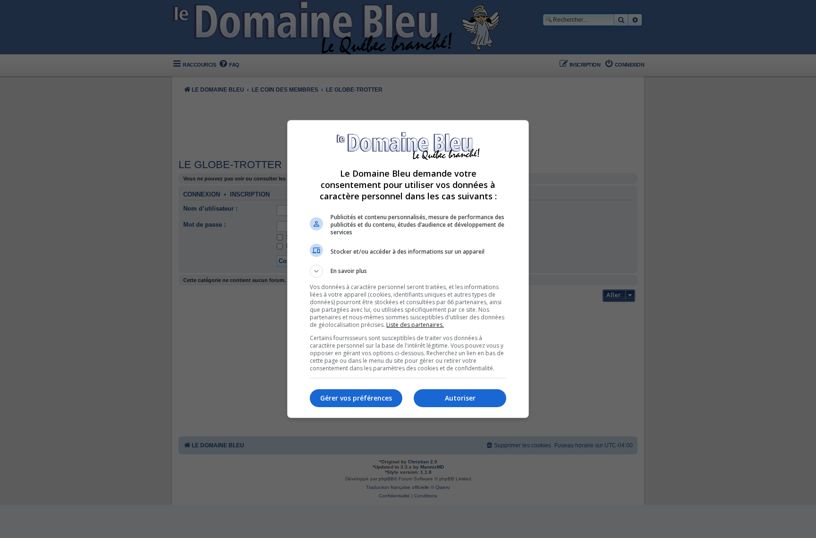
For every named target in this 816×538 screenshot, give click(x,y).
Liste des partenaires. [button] (415, 325)
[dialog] (408, 269)
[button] (408, 271)
